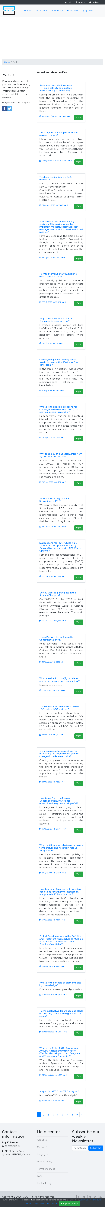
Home (29, 11)
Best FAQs (58, 11)
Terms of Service (46, 1169)
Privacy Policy (44, 1161)
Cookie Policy (44, 1183)
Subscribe (95, 1148)
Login (69, 2)
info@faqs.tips (12, 1145)
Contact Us (43, 1147)
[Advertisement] (52, 37)
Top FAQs (43, 11)
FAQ (39, 1176)
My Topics (89, 11)
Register (82, 2)
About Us (42, 1140)
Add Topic (73, 11)
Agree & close (70, 1203)
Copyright (42, 1154)
